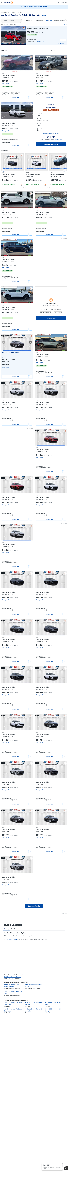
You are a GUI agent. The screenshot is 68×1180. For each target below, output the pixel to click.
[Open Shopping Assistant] (66, 1168)
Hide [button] (65, 24)
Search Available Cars (51, 144)
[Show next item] (30, 342)
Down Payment (40, 123)
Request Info (15, 97)
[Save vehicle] (24, 28)
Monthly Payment (41, 113)
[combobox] (11, 21)
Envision (20, 12)
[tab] (6, 928)
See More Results (34, 906)
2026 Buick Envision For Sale (12, 977)
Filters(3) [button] (29, 20)
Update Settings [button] (58, 139)
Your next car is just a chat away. (34, 6)
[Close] (60, 1165)
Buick (13, 12)
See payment (5, 83)
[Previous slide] (3, 170)
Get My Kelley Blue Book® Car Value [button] (51, 133)
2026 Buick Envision (12, 939)
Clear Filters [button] (48, 20)
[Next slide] (65, 170)
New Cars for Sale (5, 12)
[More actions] (30, 97)
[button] (58, 2)
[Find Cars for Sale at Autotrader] (8, 2)
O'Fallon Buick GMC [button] (32, 39)
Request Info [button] (40, 41)
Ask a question (51, 318)
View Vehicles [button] (60, 43)
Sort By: (51, 51)
